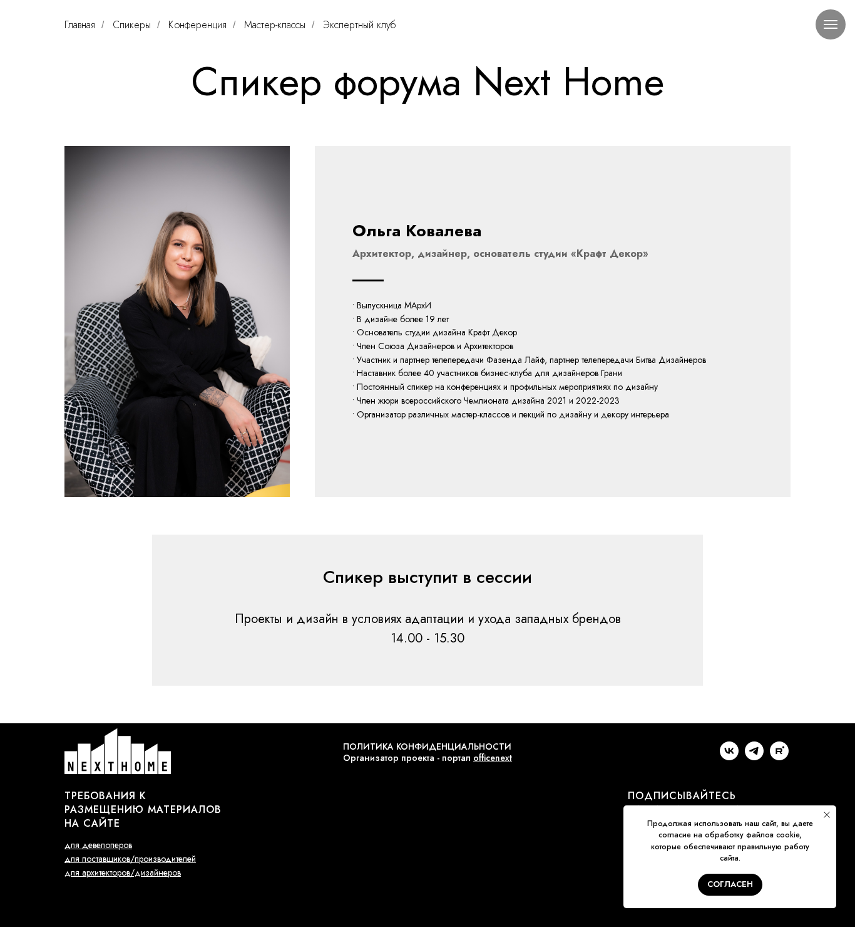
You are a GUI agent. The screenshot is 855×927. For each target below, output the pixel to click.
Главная (79, 25)
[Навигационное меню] (830, 24)
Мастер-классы (274, 25)
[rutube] (779, 757)
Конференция (197, 25)
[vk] (729, 757)
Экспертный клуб (359, 25)
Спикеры (132, 25)
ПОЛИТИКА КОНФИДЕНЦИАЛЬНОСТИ (427, 746)
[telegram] (754, 757)
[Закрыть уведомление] (827, 815)
